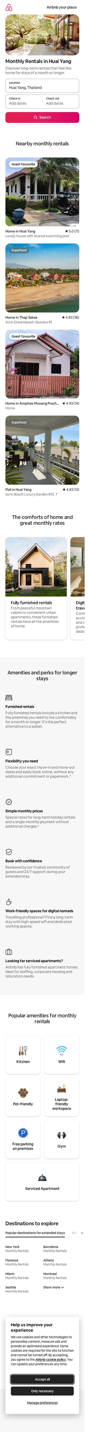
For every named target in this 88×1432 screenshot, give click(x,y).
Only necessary (42, 1391)
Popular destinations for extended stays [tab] (35, 1233)
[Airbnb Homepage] (8, 7)
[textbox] (24, 103)
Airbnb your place (61, 7)
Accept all (42, 1379)
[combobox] (42, 87)
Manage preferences (42, 1403)
